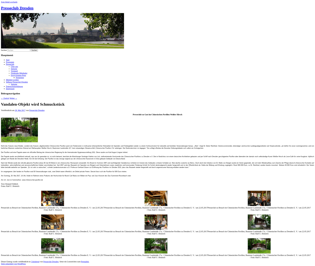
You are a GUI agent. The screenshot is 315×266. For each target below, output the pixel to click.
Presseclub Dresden (17, 8)
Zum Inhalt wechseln (9, 2)
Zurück (5, 98)
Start (7, 60)
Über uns (14, 66)
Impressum (10, 89)
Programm (10, 62)
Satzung (14, 69)
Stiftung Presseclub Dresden (17, 82)
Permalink (85, 262)
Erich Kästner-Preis (18, 75)
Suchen (4, 50)
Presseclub (10, 64)
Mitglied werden (12, 80)
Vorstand (14, 71)
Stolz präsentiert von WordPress (13, 264)
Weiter (13, 98)
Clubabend (35, 262)
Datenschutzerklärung (14, 86)
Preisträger (20, 78)
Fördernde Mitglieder (19, 73)
